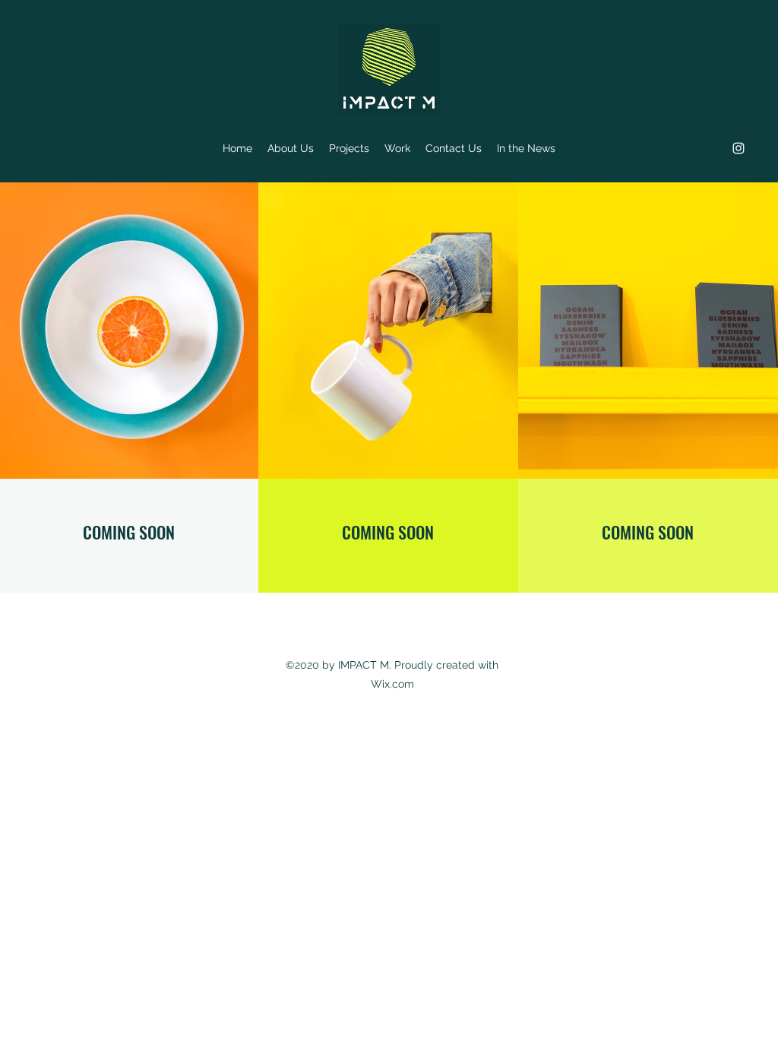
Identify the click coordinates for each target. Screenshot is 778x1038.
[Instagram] (738, 148)
